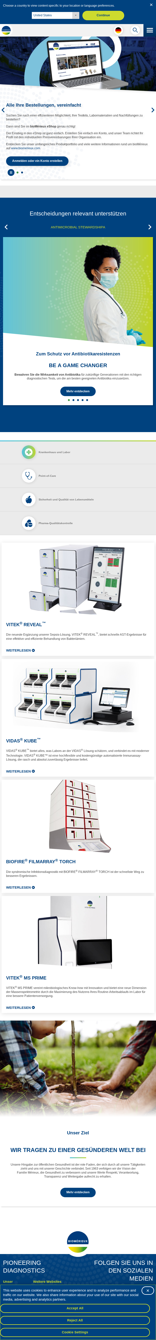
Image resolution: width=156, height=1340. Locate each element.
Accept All (75, 1308)
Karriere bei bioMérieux (45, 1282)
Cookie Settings (75, 1332)
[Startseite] (6, 30)
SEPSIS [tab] (73, 393)
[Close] (148, 1290)
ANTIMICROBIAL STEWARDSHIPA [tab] (78, 220)
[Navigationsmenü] (149, 30)
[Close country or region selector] (151, 4)
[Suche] (135, 31)
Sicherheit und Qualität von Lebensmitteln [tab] (66, 492)
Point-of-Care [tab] (47, 469)
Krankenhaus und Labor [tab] (54, 445)
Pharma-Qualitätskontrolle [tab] (56, 516)
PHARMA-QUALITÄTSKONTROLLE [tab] (83, 393)
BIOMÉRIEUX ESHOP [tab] (17, 166)
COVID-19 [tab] (87, 393)
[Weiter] (152, 106)
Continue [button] (103, 15)
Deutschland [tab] (22, 166)
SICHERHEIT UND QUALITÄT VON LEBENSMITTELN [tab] (78, 393)
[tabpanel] (78, 771)
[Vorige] (3, 106)
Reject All (75, 1320)
